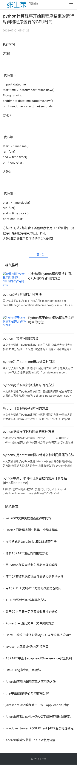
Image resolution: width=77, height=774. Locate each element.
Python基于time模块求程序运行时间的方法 (51, 320)
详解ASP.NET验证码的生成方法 (27, 553)
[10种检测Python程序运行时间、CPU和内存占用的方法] (14, 279)
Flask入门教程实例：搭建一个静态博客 (32, 530)
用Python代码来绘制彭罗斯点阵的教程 (31, 565)
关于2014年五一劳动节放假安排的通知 (31, 611)
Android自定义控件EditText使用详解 (30, 740)
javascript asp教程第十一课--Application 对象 (37, 705)
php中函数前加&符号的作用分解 (27, 693)
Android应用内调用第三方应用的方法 (31, 681)
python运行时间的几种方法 (22, 294)
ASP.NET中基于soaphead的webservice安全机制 (39, 658)
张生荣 (42, 759)
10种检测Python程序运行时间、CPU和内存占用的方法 (51, 276)
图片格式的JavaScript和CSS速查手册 (31, 541)
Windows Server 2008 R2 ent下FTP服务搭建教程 (39, 728)
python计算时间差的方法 (20, 338)
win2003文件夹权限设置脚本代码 (28, 518)
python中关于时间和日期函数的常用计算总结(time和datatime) (35, 480)
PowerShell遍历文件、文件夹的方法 (30, 623)
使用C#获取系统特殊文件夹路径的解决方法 (35, 576)
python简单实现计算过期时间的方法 (28, 385)
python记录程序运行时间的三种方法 (28, 431)
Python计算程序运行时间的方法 (25, 408)
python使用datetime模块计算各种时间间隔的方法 (38, 455)
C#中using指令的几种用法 (23, 670)
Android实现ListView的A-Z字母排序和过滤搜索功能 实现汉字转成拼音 (40, 716)
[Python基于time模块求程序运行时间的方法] (14, 323)
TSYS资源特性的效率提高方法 (26, 600)
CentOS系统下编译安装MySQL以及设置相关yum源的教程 (40, 635)
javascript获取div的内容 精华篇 (27, 646)
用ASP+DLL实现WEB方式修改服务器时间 (33, 588)
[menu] (71, 5)
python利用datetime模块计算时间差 (29, 362)
